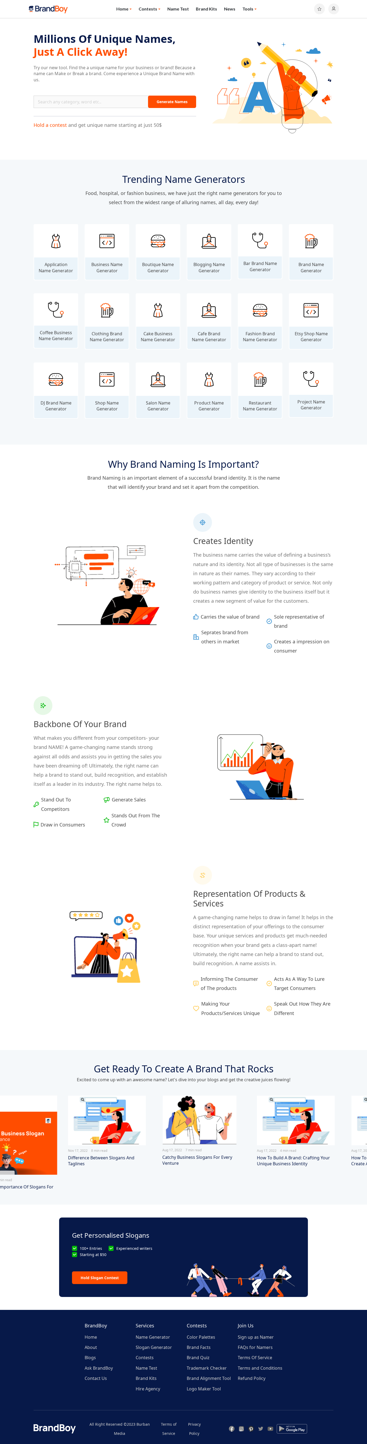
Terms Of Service (255, 1358)
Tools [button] (247, 8)
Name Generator (153, 1337)
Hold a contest (50, 125)
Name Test (178, 8)
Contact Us (96, 1378)
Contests (145, 1358)
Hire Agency (148, 1389)
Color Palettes (201, 1337)
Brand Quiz (198, 1358)
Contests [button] (148, 8)
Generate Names (172, 101)
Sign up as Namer (256, 1337)
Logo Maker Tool (204, 1389)
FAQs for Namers (255, 1347)
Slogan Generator (154, 1347)
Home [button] (122, 8)
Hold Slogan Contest (100, 1277)
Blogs (90, 1358)
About (91, 1347)
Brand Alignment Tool (209, 1378)
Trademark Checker (207, 1368)
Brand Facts (199, 1347)
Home (91, 1337)
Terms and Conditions (260, 1368)
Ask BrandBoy (99, 1368)
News (229, 8)
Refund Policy (251, 1378)
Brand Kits (206, 8)
